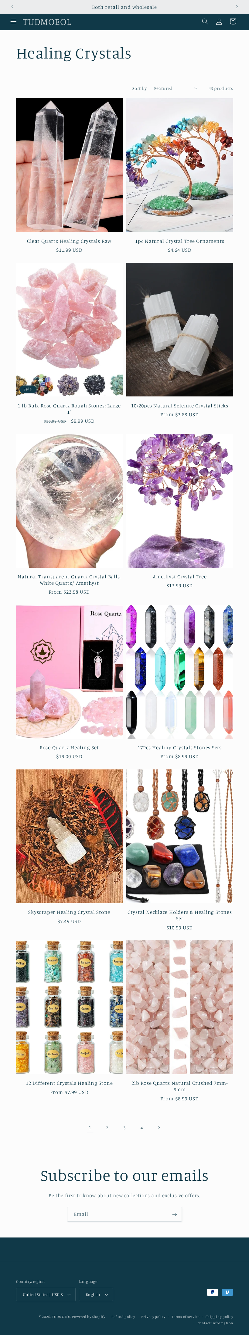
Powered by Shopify (88, 1317)
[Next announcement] (237, 6)
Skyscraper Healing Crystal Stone (69, 912)
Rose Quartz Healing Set (69, 747)
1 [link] (90, 1127)
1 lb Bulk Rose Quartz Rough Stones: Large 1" (69, 408)
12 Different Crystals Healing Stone (69, 1083)
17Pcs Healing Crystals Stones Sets (180, 747)
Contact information (215, 1323)
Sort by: (140, 88)
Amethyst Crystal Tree (179, 576)
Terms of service (186, 1317)
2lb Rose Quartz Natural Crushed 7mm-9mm (179, 1086)
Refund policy (123, 1317)
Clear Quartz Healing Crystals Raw (69, 241)
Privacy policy (153, 1317)
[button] (13, 21)
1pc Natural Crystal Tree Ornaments (179, 241)
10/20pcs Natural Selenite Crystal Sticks (179, 405)
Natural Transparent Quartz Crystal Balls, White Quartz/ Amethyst (69, 579)
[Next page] (159, 1127)
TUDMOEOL (61, 1317)
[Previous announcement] (12, 6)
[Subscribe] (175, 1214)
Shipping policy (219, 1317)
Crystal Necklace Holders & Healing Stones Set (180, 915)
